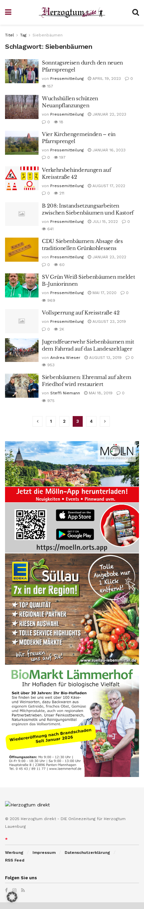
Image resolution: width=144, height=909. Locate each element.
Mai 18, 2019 (100, 393)
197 (62, 157)
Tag (23, 35)
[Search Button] (135, 12)
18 (60, 122)
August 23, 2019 (108, 321)
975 (50, 400)
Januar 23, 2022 (108, 257)
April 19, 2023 (106, 78)
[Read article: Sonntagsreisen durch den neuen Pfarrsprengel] (22, 71)
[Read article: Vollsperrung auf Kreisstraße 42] (22, 321)
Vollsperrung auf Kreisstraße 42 (81, 312)
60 (61, 264)
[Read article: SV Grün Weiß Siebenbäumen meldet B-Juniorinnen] (22, 285)
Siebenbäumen (47, 35)
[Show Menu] (8, 12)
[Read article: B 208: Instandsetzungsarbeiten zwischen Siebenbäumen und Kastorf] (22, 214)
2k (61, 329)
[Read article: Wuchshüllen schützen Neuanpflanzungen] (22, 107)
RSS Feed (14, 860)
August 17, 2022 (108, 185)
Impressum (44, 852)
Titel (9, 35)
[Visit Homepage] (72, 12)
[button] (12, 897)
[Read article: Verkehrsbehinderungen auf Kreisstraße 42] (22, 178)
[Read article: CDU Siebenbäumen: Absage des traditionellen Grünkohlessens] (22, 250)
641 (50, 229)
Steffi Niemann (65, 393)
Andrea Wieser (65, 357)
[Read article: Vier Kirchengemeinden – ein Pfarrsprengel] (22, 143)
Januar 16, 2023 (108, 150)
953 (50, 365)
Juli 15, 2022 (104, 221)
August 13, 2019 (105, 357)
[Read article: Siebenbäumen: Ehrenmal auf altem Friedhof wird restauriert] (22, 386)
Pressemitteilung (67, 78)
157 (49, 86)
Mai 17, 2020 (104, 292)
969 (50, 300)
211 (61, 193)
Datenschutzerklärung (87, 852)
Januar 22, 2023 (108, 114)
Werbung (14, 852)
